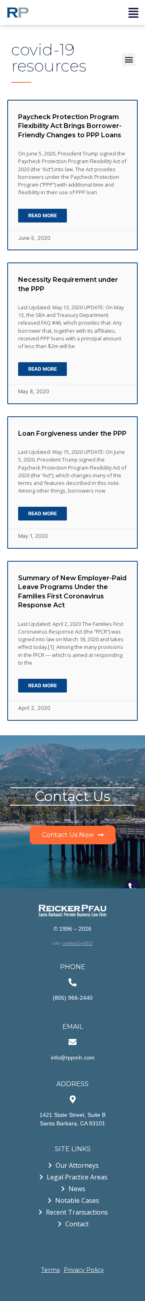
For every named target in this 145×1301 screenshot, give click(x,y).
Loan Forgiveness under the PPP (72, 433)
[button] (128, 59)
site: (73, 943)
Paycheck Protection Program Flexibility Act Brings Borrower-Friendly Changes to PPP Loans (70, 126)
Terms (50, 1270)
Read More (42, 215)
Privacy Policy (84, 1270)
